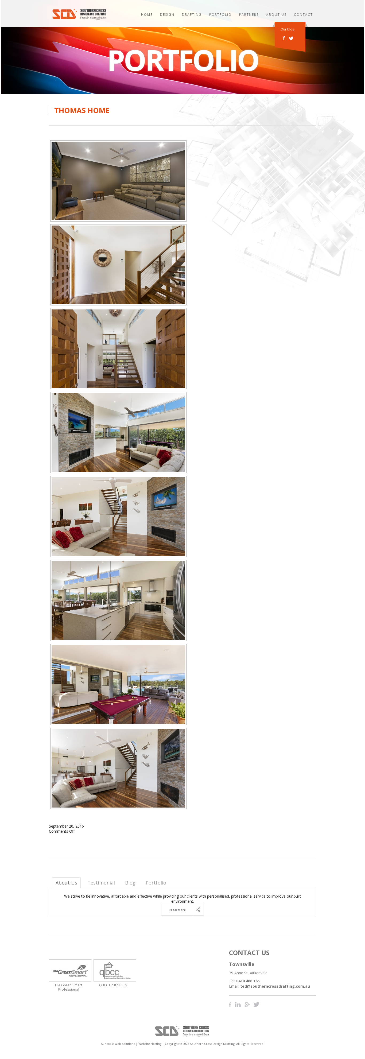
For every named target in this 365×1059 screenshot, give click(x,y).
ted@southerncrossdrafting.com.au (275, 986)
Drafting (192, 14)
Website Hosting (149, 1044)
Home (147, 14)
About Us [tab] (66, 882)
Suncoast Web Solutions (118, 1044)
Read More (177, 910)
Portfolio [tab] (156, 882)
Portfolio (220, 14)
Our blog (287, 29)
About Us (276, 14)
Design (167, 14)
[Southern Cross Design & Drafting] (80, 19)
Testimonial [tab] (101, 882)
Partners (249, 14)
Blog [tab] (130, 882)
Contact (303, 14)
